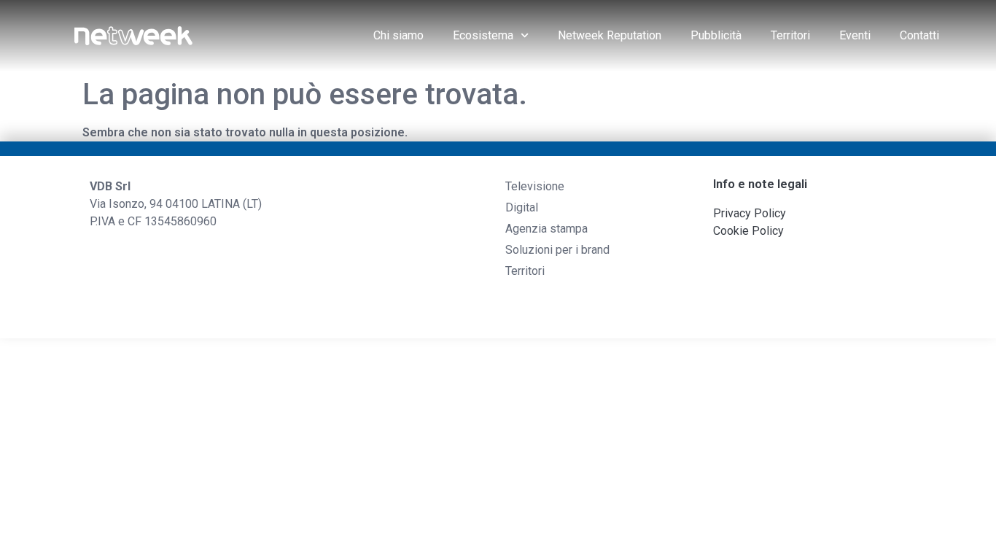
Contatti (919, 35)
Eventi (855, 35)
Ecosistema (483, 35)
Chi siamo (398, 35)
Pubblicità (716, 35)
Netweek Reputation (609, 35)
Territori (790, 35)
